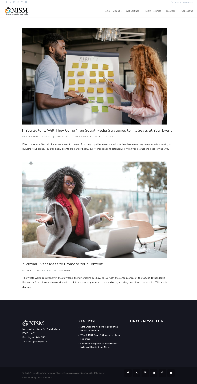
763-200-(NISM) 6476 (34, 341)
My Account (188, 3)
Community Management (68, 137)
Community (65, 270)
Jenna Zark (32, 137)
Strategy (107, 137)
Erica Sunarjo (34, 270)
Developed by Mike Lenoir (92, 373)
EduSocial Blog (92, 137)
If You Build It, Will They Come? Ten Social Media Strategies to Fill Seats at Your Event (97, 130)
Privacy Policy (28, 377)
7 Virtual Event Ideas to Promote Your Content (62, 264)
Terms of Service (44, 377)
